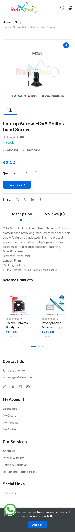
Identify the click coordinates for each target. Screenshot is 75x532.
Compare (33, 150)
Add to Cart (17, 184)
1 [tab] (33, 346)
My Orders (9, 415)
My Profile (9, 429)
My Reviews (10, 422)
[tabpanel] (19, 316)
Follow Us (9, 493)
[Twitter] (25, 199)
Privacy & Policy (13, 458)
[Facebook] (17, 199)
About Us (9, 451)
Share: (7, 199)
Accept (37, 524)
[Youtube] (27, 386)
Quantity (9, 173)
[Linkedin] (32, 199)
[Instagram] (20, 386)
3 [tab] (43, 346)
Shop (18, 22)
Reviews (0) (54, 214)
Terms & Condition (15, 465)
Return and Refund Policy (20, 472)
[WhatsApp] (4, 386)
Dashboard (10, 408)
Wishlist (12, 150)
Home (7, 22)
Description (21, 214)
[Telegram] (12, 386)
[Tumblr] (40, 199)
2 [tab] (39, 346)
